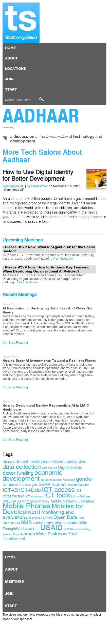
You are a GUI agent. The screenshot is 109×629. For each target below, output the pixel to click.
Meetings (14, 581)
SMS (26, 523)
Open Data (65, 517)
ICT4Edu (30, 490)
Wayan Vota (11, 534)
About (11, 58)
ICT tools (57, 495)
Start (11, 89)
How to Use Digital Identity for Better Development (38, 175)
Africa (7, 462)
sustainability (75, 522)
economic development (32, 476)
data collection (22, 466)
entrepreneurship (51, 479)
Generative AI (12, 485)
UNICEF (33, 529)
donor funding (18, 473)
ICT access (58, 490)
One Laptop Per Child (39, 518)
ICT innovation (34, 496)
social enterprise (47, 522)
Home (10, 48)
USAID (51, 527)
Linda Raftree (80, 496)
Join (9, 79)
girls (35, 485)
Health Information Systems (70, 485)
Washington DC (13, 186)
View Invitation (62, 258)
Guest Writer (39, 186)
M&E (7, 501)
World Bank (46, 534)
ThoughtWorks (15, 529)
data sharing (49, 468)
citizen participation (69, 461)
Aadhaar (41, 115)
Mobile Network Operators (72, 501)
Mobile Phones (27, 505)
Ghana (26, 485)
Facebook (69, 479)
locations (15, 69)
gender (84, 479)
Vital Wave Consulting (77, 529)
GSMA (44, 484)
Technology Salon (21, 23)
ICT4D (10, 490)
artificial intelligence (32, 462)
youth (62, 534)
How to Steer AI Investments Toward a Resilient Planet (49, 361)
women (27, 534)
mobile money (38, 501)
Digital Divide (70, 467)
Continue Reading (15, 342)
